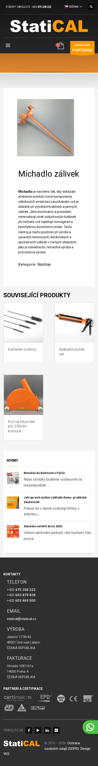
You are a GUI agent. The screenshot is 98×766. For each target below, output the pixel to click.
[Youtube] (38, 730)
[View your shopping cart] (60, 45)
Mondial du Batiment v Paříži (44, 473)
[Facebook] (29, 730)
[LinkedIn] (47, 730)
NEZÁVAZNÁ (82, 48)
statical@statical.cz (21, 619)
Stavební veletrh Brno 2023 (43, 526)
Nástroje (44, 264)
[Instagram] (56, 730)
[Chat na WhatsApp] (90, 727)
